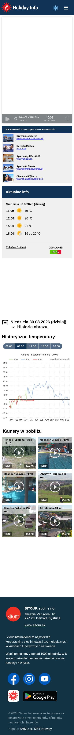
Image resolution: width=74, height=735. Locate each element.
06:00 (9, 346)
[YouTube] (45, 679)
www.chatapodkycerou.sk (30, 179)
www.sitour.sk (35, 625)
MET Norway (43, 728)
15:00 (44, 346)
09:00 (20, 346)
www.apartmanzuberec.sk (30, 169)
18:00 (56, 346)
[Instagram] (29, 679)
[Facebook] (14, 679)
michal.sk (21, 148)
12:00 (32, 346)
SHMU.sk (26, 728)
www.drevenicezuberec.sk (30, 138)
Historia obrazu (32, 326)
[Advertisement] (37, 286)
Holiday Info (16, 5)
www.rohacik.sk (24, 159)
